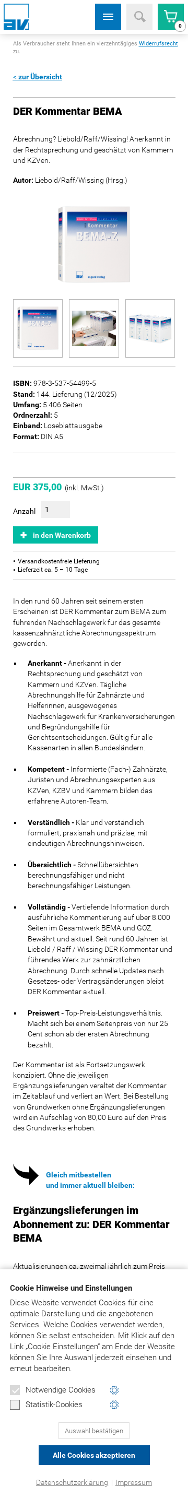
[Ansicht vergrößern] (38, 328)
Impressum (133, 1482)
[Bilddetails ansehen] (94, 245)
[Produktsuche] (139, 17)
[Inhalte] (108, 17)
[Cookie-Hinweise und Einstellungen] (114, 1390)
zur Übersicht (40, 77)
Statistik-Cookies (54, 1404)
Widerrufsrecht (158, 43)
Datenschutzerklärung (72, 1482)
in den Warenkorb (62, 535)
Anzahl (24, 511)
